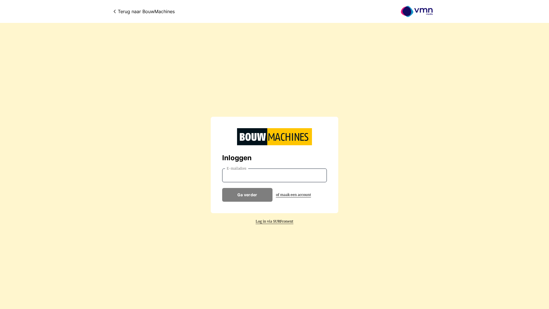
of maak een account (293, 195)
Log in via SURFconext (274, 221)
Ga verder (247, 194)
